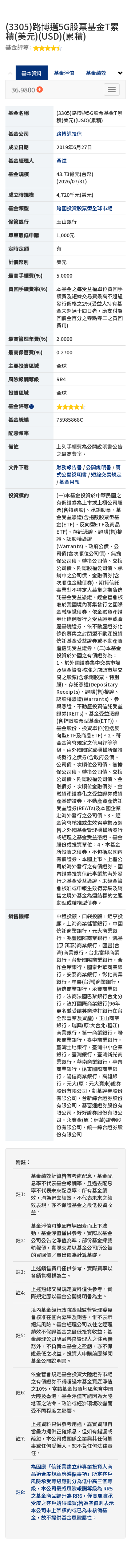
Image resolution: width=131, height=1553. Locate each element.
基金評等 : (19, 47)
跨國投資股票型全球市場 (84, 208)
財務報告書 (69, 467)
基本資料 (31, 73)
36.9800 (23, 89)
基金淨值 (64, 72)
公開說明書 (98, 467)
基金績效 (96, 72)
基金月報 (69, 481)
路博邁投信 (69, 133)
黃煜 (61, 160)
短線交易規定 (106, 474)
